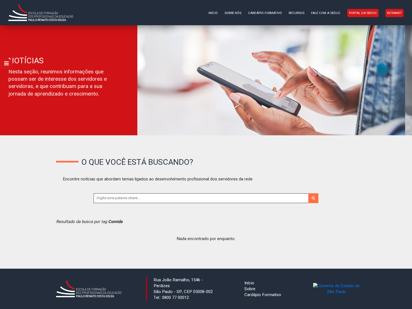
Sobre (249, 289)
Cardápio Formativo (265, 13)
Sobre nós (232, 13)
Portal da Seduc (363, 13)
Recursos (296, 13)
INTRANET (394, 13)
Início (213, 13)
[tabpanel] (206, 80)
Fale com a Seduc (326, 13)
